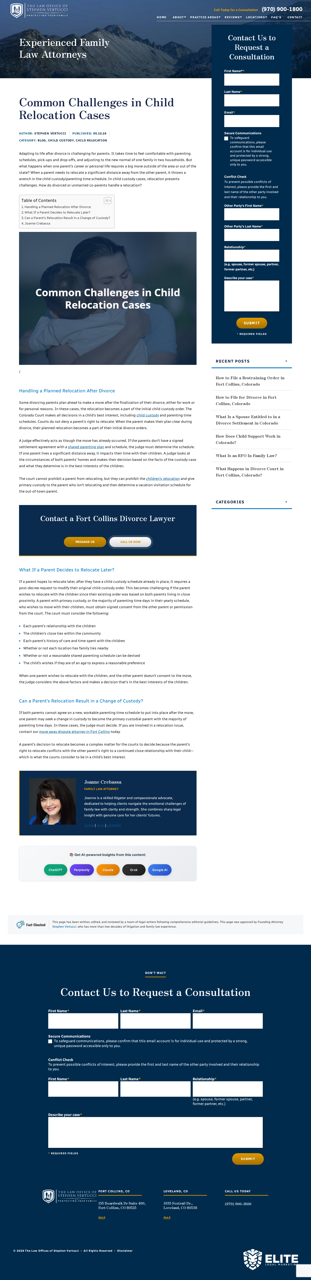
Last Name (233, 92)
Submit (252, 323)
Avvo (101, 825)
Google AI (160, 870)
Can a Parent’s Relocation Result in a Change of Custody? (67, 218)
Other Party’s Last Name (243, 226)
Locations (255, 17)
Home (161, 17)
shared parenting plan (86, 447)
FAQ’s (276, 17)
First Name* (234, 71)
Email (229, 112)
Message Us (85, 542)
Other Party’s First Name (243, 206)
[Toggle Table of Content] (105, 200)
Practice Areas (204, 17)
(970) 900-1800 (282, 9)
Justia (89, 825)
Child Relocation (91, 140)
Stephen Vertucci (50, 133)
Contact (295, 17)
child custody (147, 415)
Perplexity (82, 870)
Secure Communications (242, 133)
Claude (108, 870)
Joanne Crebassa (37, 223)
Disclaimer (125, 1250)
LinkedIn (114, 825)
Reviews (232, 17)
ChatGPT (55, 870)
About (178, 17)
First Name (58, 1011)
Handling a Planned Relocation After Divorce (58, 207)
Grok (134, 870)
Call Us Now (130, 542)
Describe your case (239, 278)
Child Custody (61, 140)
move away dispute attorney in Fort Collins (74, 732)
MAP (102, 1218)
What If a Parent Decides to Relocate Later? (57, 212)
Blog (42, 140)
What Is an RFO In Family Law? (246, 455)
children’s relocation (163, 478)
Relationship (235, 247)
